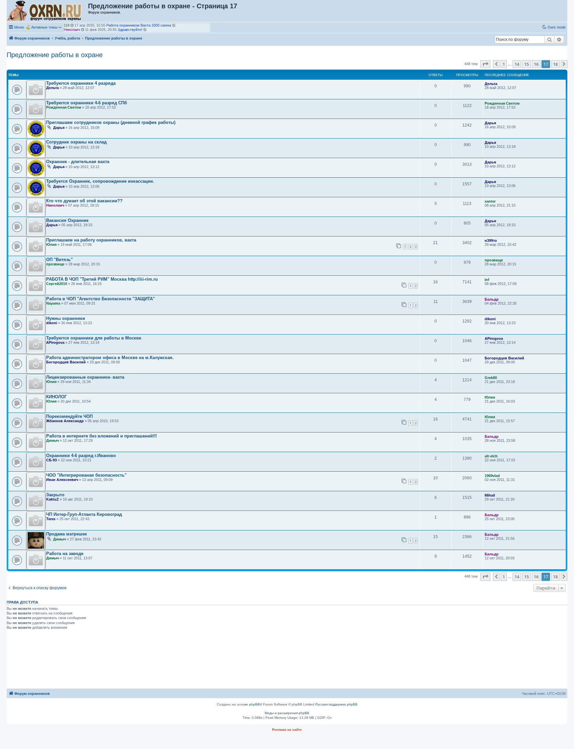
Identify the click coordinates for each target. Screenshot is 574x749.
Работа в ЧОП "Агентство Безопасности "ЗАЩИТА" (100, 298)
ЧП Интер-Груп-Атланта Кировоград (84, 514)
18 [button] (555, 64)
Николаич (72, 30)
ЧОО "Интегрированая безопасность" (86, 475)
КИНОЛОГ (56, 396)
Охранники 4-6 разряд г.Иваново (81, 455)
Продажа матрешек (66, 533)
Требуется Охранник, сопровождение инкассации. (100, 181)
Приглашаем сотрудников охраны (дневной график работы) (110, 122)
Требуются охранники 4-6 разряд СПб (86, 102)
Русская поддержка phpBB (336, 704)
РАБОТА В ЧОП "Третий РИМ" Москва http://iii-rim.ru (102, 279)
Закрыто (55, 494)
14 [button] (517, 64)
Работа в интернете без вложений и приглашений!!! (101, 435)
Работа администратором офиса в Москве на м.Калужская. (110, 357)
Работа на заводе (64, 553)
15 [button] (526, 64)
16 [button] (536, 64)
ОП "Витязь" (59, 259)
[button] (485, 64)
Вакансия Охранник (67, 220)
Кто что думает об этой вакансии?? (84, 200)
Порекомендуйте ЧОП (69, 416)
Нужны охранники (65, 318)
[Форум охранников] (47, 11)
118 (66, 25)
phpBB (254, 704)
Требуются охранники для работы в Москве (93, 337)
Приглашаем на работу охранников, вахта (91, 239)
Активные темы (44, 27)
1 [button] (504, 64)
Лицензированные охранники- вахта (85, 377)
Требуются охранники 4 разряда (81, 83)
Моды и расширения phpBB (287, 713)
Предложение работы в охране (55, 54)
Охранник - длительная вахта (77, 161)
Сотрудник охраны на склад (76, 142)
